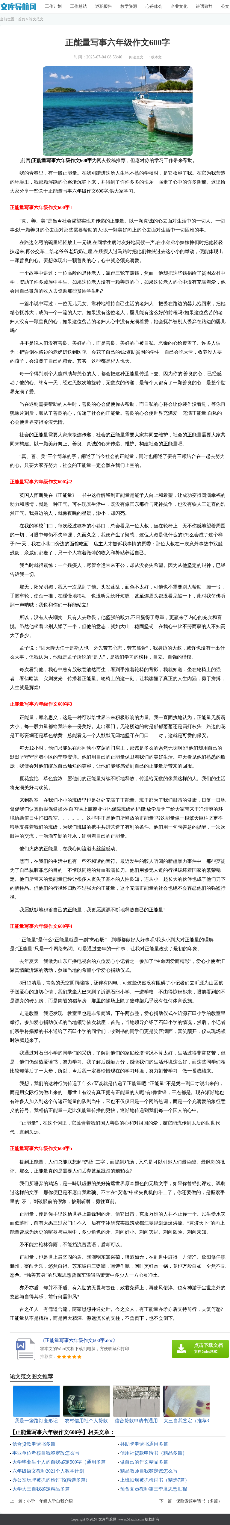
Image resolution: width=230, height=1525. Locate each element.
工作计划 (53, 6)
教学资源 (128, 6)
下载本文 (154, 57)
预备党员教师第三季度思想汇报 (153, 1488)
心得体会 (154, 6)
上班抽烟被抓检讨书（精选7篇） (155, 1479)
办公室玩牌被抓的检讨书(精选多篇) (49, 1479)
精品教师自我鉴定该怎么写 (149, 1470)
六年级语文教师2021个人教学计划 (48, 1470)
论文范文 (36, 19)
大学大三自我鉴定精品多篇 (41, 1488)
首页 (21, 19)
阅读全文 (136, 57)
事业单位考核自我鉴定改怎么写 (45, 1453)
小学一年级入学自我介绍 (50, 1501)
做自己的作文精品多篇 (144, 1462)
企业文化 (179, 6)
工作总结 (78, 6)
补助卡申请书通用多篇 (144, 1444)
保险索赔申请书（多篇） (199, 1501)
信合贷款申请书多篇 (33, 1444)
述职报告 (103, 6)
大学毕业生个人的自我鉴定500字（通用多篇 (59, 1462)
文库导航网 (107, 1519)
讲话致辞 (204, 6)
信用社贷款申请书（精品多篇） (153, 1453)
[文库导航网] (18, 7)
